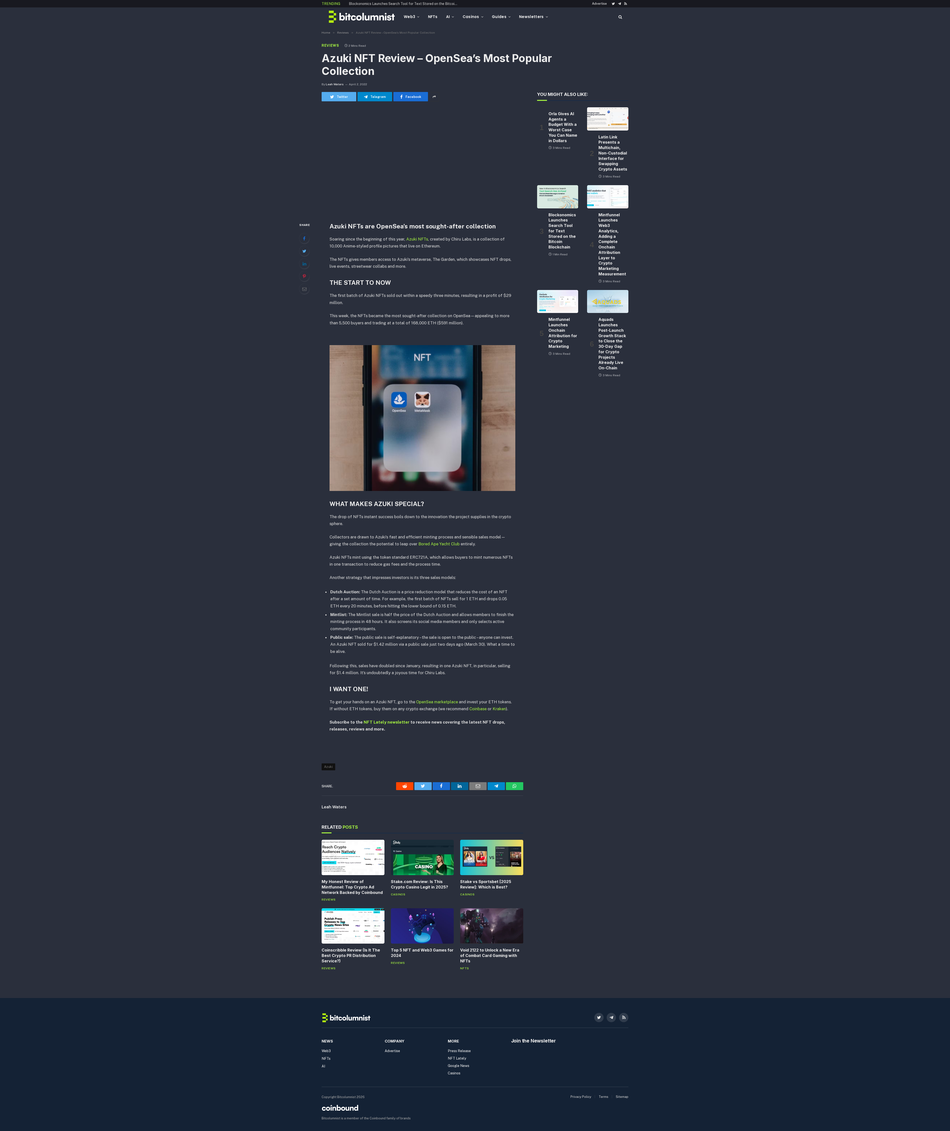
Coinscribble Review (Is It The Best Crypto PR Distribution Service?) (351, 955)
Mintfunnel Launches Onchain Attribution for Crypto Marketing (562, 333)
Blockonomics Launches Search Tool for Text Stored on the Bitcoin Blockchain (404, 4)
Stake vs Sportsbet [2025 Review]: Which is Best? (485, 884)
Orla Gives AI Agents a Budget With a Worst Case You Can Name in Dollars (562, 127)
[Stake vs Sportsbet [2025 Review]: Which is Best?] (491, 857)
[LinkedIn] (304, 263)
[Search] (620, 16)
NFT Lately (457, 1058)
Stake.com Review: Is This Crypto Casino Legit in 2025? (419, 884)
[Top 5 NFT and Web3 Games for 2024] (422, 926)
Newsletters (531, 16)
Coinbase (478, 708)
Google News (458, 1066)
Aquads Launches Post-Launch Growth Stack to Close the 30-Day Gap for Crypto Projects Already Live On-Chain (612, 343)
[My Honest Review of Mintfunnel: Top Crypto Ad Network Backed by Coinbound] (353, 857)
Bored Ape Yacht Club (439, 543)
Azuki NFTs (417, 239)
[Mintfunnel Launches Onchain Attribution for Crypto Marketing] (557, 301)
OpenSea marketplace (437, 701)
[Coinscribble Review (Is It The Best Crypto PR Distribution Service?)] (353, 926)
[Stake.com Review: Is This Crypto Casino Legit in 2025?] (422, 857)
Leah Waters (335, 84)
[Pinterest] (304, 276)
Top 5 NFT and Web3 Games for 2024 (422, 953)
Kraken (499, 708)
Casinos (471, 16)
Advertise (599, 3)
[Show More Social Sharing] (434, 96)
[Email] (304, 289)
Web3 (409, 16)
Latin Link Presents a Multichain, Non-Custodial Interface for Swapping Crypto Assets (612, 153)
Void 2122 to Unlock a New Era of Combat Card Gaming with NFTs (489, 955)
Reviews (330, 45)
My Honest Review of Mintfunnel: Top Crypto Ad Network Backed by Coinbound (352, 887)
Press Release (459, 1051)
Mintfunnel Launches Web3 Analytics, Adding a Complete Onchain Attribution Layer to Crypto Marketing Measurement (612, 244)
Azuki (328, 767)
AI (448, 16)
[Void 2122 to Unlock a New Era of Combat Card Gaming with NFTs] (491, 926)
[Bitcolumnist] (362, 16)
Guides (499, 16)
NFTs (433, 16)
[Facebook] (304, 238)
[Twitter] (304, 251)
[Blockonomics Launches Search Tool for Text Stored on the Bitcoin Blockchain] (557, 196)
